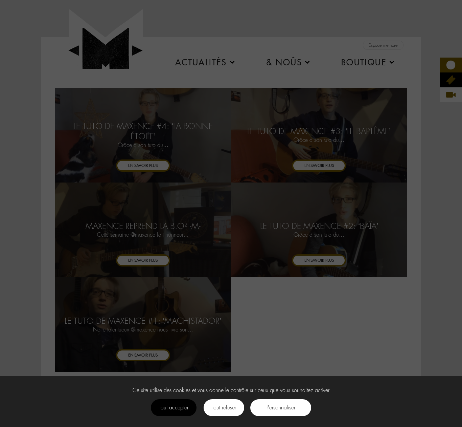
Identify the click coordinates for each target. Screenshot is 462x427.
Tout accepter (173, 407)
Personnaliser (281, 407)
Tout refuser (224, 407)
